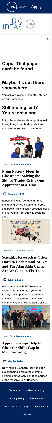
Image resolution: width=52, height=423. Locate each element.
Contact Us (14, 390)
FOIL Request (37, 398)
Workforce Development (17, 164)
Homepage (17, 99)
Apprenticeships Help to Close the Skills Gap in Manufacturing (21, 347)
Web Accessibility (35, 390)
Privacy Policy (17, 398)
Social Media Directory (16, 406)
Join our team (41, 406)
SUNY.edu (26, 414)
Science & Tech (24, 250)
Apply (36, 6)
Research (9, 250)
